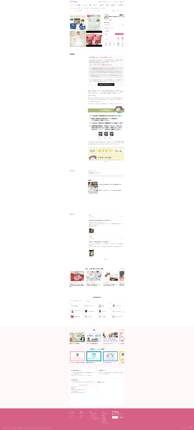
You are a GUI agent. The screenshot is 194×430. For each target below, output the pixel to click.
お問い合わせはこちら (84, 385)
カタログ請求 (120, 5)
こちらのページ (84, 375)
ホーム (72, 5)
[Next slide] (124, 275)
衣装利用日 (106, 22)
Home (70, 8)
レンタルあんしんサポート (93, 414)
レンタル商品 (78, 5)
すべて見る (121, 268)
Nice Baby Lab (101, 5)
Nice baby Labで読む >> (91, 182)
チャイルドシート (72, 417)
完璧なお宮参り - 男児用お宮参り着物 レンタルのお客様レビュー (100, 220)
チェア (81, 417)
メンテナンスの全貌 (93, 413)
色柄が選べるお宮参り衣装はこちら (106, 84)
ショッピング (85, 5)
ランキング (95, 5)
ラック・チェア (72, 414)
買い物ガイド (113, 5)
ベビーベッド (71, 413)
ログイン (115, 417)
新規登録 (121, 417)
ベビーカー (81, 414)
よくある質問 (104, 419)
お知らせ (107, 5)
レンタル (75, 301)
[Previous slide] (70, 275)
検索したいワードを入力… (103, 1)
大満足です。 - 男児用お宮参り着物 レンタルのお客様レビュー (99, 241)
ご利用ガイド (104, 417)
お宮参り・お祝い (80, 8)
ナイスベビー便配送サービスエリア (95, 417)
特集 (90, 5)
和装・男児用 (86, 8)
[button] (107, 2)
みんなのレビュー (104, 413)
